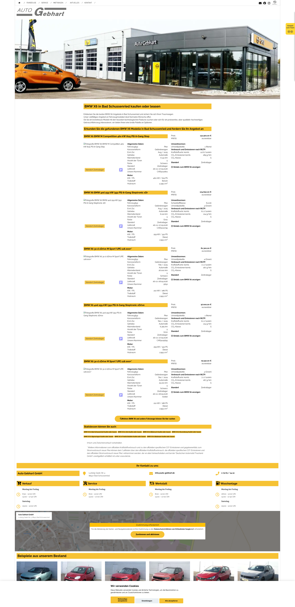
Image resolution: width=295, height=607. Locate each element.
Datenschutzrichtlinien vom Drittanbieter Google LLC (174, 529)
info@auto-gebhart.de (165, 473)
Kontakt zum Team (290, 27)
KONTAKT (88, 3)
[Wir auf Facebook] (264, 2)
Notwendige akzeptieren (122, 600)
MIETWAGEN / (59, 3)
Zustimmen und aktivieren (147, 534)
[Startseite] (275, 2)
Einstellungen (147, 601)
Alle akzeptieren (171, 601)
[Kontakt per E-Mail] (260, 2)
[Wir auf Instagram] (269, 2)
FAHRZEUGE (31, 3)
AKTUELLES (74, 3)
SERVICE (44, 3)
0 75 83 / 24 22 (228, 473)
